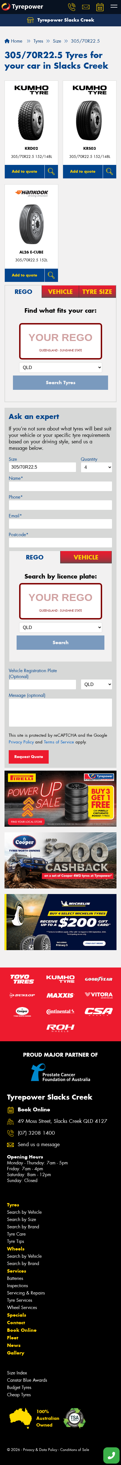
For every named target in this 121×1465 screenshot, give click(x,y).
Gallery (15, 1353)
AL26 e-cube (31, 252)
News (14, 1345)
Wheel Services (22, 1307)
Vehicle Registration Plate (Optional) (33, 673)
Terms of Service (59, 742)
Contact (16, 1322)
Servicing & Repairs (26, 1293)
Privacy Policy (21, 742)
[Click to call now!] (71, 7)
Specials (16, 1315)
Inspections (17, 1286)
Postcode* (18, 535)
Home (16, 41)
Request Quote (28, 756)
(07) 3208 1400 (36, 1133)
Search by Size (21, 1219)
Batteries (15, 1278)
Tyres (13, 1205)
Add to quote (24, 171)
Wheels (15, 1249)
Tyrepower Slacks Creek (65, 20)
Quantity (89, 459)
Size (13, 459)
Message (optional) (27, 695)
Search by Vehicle (24, 1212)
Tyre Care (16, 1234)
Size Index (17, 1373)
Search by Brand (23, 1227)
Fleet (12, 1338)
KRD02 (31, 148)
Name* (16, 478)
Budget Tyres (19, 1387)
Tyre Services (19, 1300)
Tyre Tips (15, 1241)
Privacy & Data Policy (40, 1449)
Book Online (22, 1330)
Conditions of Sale (74, 1449)
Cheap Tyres (19, 1395)
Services (16, 1271)
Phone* (16, 497)
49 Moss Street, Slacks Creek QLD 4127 (62, 1121)
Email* (15, 516)
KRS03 (89, 148)
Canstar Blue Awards (27, 1380)
